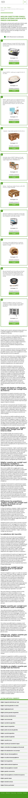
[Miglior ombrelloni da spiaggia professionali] (14, 747)
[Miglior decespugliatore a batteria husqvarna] (14, 775)
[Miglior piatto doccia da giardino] (14, 730)
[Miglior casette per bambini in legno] (14, 744)
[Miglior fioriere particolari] (14, 785)
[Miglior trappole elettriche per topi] (14, 702)
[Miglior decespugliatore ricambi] (14, 768)
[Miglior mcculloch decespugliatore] (14, 757)
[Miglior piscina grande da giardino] (14, 712)
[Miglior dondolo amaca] (14, 782)
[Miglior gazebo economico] (14, 771)
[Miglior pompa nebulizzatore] (14, 716)
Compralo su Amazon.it (14, 60)
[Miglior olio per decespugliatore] (14, 754)
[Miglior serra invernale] (14, 719)
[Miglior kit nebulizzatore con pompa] (14, 750)
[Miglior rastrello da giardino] (14, 723)
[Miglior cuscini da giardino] (14, 733)
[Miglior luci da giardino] (14, 761)
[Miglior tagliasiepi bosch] (14, 709)
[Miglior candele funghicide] (14, 737)
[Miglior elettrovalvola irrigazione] (14, 764)
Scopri (14, 63)
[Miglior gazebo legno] (14, 778)
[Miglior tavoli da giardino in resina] (14, 705)
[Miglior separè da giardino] (14, 726)
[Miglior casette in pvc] (14, 740)
